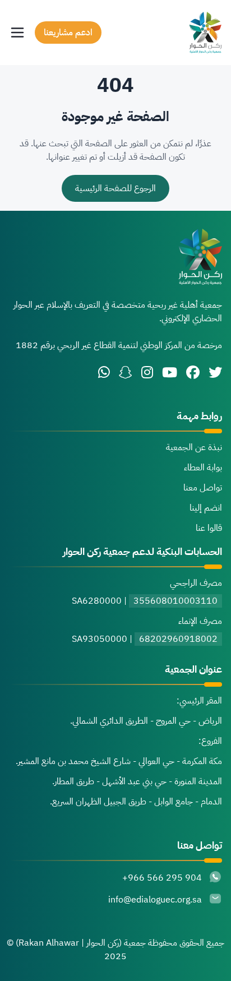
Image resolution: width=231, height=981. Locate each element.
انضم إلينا (206, 508)
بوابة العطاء (203, 467)
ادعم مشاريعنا (68, 32)
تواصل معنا (202, 487)
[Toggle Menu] (17, 32)
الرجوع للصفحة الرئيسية (115, 188)
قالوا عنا (209, 528)
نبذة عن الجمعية (194, 447)
